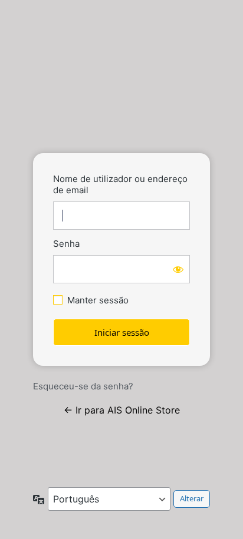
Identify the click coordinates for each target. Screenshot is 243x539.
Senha (66, 243)
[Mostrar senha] (178, 269)
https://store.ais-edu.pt (121, 108)
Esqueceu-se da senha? (83, 386)
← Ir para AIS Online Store (122, 410)
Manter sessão (98, 300)
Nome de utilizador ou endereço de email (120, 184)
